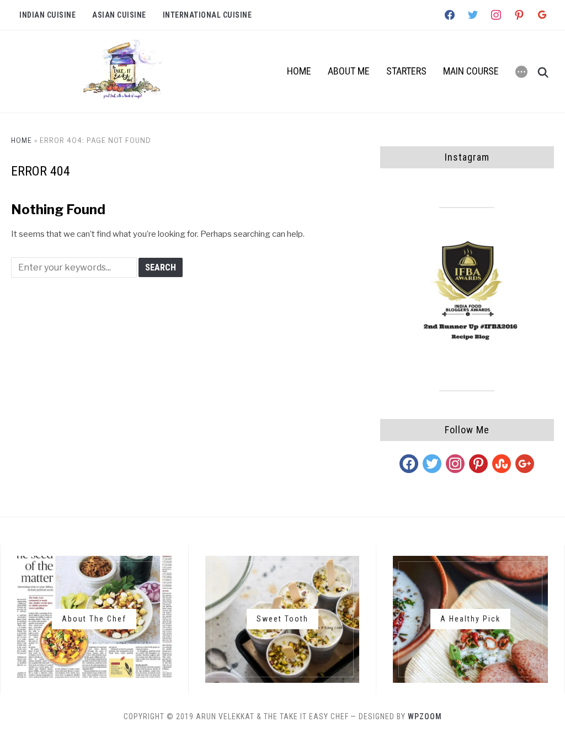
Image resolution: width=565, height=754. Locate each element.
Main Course (471, 71)
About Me (349, 71)
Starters (406, 71)
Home (299, 71)
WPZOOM (425, 716)
